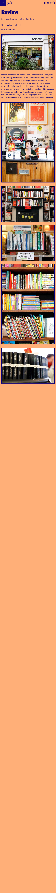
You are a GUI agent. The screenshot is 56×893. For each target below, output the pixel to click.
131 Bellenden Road (12, 25)
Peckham (5, 19)
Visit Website (9, 29)
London (14, 19)
